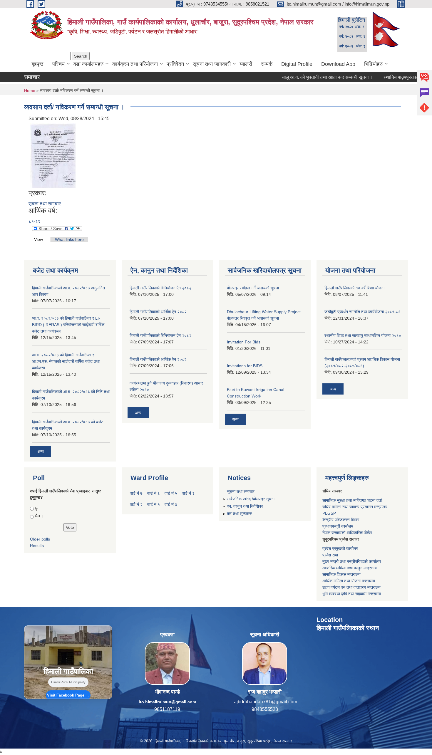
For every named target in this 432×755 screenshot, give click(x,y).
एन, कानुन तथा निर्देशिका (245, 506)
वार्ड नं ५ (171, 493)
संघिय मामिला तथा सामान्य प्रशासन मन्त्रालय (354, 506)
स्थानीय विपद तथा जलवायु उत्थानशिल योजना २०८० (362, 335)
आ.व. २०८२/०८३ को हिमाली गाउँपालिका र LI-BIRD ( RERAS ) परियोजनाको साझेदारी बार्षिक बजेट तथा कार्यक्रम (68, 324)
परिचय (58, 64)
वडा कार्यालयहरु (88, 64)
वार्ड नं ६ (153, 493)
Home (29, 90)
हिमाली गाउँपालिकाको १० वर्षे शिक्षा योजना (354, 288)
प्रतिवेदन (175, 64)
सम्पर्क (266, 64)
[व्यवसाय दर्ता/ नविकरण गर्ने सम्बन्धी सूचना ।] (53, 155)
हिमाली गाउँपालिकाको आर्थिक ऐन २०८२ (158, 311)
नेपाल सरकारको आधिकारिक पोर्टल (347, 532)
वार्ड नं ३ (188, 493)
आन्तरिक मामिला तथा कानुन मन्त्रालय (349, 568)
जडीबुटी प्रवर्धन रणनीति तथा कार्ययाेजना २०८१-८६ (362, 311)
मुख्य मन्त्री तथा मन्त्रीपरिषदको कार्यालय (351, 561)
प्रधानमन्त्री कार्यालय (337, 526)
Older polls (40, 539)
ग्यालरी (246, 64)
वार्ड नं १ (153, 504)
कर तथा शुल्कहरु (239, 513)
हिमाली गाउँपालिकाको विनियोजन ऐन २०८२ (160, 288)
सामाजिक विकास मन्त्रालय (341, 574)
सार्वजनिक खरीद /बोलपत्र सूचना (250, 498)
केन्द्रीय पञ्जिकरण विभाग (340, 519)
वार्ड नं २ (136, 504)
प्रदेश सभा (330, 555)
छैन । (39, 516)
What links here (69, 239)
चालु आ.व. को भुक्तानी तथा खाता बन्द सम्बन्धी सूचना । (308, 77)
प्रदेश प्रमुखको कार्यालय (340, 548)
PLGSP (329, 513)
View (40, 239)
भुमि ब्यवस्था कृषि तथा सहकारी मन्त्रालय (351, 593)
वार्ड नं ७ (136, 493)
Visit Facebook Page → (68, 695)
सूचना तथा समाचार (45, 203)
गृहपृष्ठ (37, 64)
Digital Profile (296, 64)
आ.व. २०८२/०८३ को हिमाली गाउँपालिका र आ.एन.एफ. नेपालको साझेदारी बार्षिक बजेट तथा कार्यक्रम (66, 361)
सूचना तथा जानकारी (212, 64)
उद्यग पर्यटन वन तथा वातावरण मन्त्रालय (351, 587)
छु (36, 508)
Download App (338, 64)
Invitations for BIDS (244, 365)
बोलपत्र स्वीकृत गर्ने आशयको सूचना (253, 288)
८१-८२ (35, 221)
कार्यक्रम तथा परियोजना (135, 64)
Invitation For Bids (243, 342)
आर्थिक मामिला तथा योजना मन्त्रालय (348, 580)
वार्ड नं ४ (171, 504)
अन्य (40, 451)
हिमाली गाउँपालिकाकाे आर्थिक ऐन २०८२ (158, 359)
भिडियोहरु (373, 64)
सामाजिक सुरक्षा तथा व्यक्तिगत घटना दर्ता (352, 500)
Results (37, 545)
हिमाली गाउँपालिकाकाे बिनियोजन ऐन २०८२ (160, 335)
